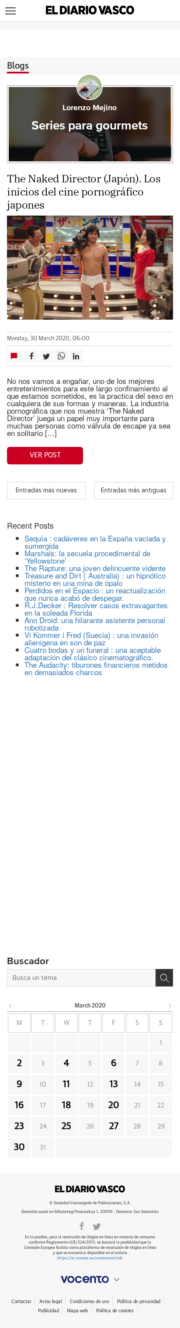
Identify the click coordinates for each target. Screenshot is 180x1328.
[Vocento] (90, 1279)
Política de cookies (115, 1310)
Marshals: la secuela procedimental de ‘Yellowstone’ (87, 556)
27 (113, 1126)
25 (66, 1126)
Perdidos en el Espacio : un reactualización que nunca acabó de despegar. (94, 594)
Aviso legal (50, 1301)
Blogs (18, 66)
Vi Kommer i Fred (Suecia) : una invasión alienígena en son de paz (91, 638)
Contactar (21, 1301)
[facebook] (82, 1226)
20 (113, 1105)
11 (66, 1084)
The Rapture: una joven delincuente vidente (95, 567)
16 (19, 1105)
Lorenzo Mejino (89, 108)
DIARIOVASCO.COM (90, 1189)
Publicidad (48, 1310)
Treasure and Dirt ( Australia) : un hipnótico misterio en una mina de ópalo (95, 579)
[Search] (164, 977)
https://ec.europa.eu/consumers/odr (89, 1258)
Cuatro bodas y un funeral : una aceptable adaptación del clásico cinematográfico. (92, 653)
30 (19, 1147)
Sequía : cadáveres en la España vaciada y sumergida (95, 542)
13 (114, 1084)
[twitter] (97, 1226)
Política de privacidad (138, 1301)
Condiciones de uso (89, 1301)
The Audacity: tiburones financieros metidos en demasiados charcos (96, 668)
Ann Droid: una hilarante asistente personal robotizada (94, 623)
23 (19, 1126)
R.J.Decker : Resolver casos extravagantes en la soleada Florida (96, 609)
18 (66, 1105)
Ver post (45, 455)
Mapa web (77, 1310)
